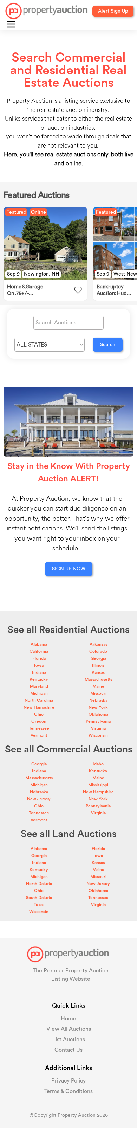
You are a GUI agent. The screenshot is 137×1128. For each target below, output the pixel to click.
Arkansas (98, 644)
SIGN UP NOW (68, 568)
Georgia (98, 658)
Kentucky (39, 679)
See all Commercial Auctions (68, 749)
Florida (39, 658)
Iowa (39, 665)
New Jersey (39, 799)
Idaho (98, 764)
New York (98, 707)
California (39, 651)
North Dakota (39, 883)
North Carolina (39, 700)
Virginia (98, 728)
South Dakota (39, 897)
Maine (98, 686)
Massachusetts (98, 679)
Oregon (38, 721)
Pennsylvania (98, 721)
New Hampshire (39, 707)
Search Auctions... (57, 323)
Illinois (98, 665)
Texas (39, 904)
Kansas (98, 672)
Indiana (39, 672)
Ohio (39, 714)
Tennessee (39, 728)
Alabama (39, 644)
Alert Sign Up (113, 11)
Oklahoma (98, 714)
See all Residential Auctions (68, 630)
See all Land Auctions (69, 834)
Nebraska (98, 700)
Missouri (98, 693)
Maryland (39, 686)
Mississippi (98, 785)
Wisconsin (98, 735)
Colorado (98, 651)
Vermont (39, 735)
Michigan (39, 693)
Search (107, 344)
